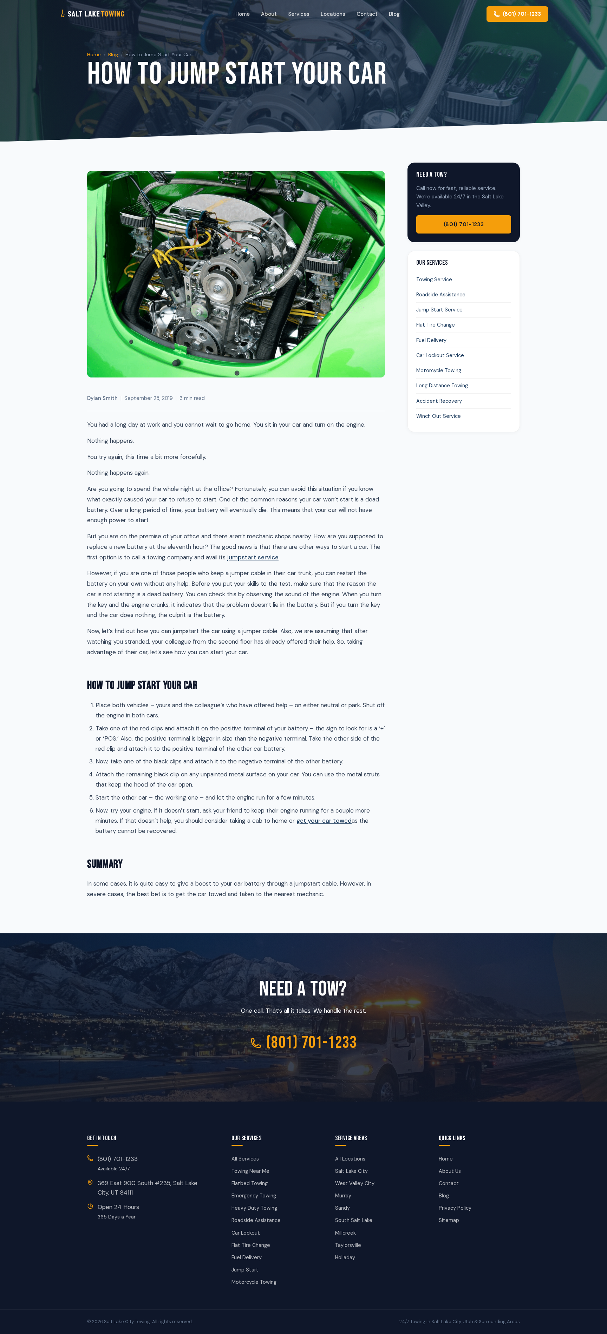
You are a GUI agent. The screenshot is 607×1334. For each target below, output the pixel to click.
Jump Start (245, 1270)
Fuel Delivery (431, 340)
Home (242, 14)
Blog (394, 14)
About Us (450, 1171)
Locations (333, 14)
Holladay (345, 1257)
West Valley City (354, 1183)
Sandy (342, 1208)
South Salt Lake (353, 1220)
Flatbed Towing (249, 1183)
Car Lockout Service (440, 355)
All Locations (350, 1159)
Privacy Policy (455, 1208)
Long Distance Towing (442, 385)
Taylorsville (348, 1245)
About (269, 14)
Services (298, 14)
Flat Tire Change (435, 325)
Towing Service (434, 279)
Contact (367, 14)
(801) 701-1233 (464, 224)
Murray (343, 1195)
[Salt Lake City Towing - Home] (104, 14)
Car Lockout (245, 1233)
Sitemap (449, 1220)
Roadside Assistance (440, 294)
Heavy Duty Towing (254, 1208)
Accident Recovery (439, 401)
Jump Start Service (439, 310)
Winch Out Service (438, 416)
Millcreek (345, 1233)
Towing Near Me (250, 1171)
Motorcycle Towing (438, 370)
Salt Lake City (351, 1171)
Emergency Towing (253, 1195)
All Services (245, 1159)
